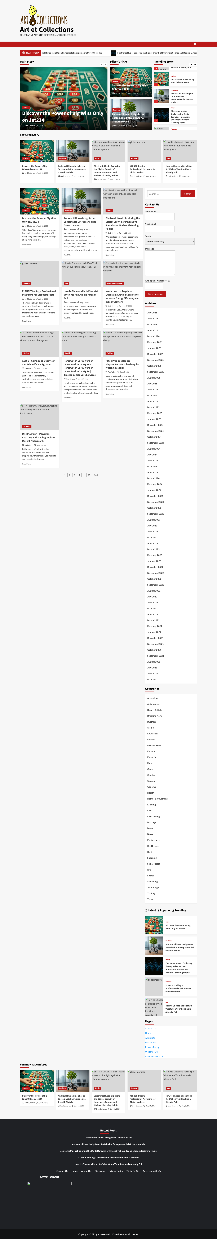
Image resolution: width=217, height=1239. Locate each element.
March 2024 (153, 478)
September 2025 (155, 371)
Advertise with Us (154, 1056)
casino (115, 81)
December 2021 (155, 638)
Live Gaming (153, 816)
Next (96, 475)
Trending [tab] (180, 910)
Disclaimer (150, 1042)
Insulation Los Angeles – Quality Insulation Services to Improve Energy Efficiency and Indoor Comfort (122, 296)
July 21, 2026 (133, 93)
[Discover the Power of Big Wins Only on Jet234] (37, 151)
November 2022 (155, 573)
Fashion (110, 353)
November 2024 (155, 431)
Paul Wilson (29, 368)
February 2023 (154, 555)
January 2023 (154, 561)
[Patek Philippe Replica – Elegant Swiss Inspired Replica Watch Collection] (123, 344)
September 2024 (155, 442)
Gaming (151, 775)
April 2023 (152, 543)
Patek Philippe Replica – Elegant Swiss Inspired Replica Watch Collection (123, 364)
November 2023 (155, 502)
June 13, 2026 (83, 379)
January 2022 (154, 632)
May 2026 (152, 324)
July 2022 (152, 596)
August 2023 (153, 519)
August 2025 (153, 377)
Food (149, 763)
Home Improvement (115, 283)
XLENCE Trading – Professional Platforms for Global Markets (181, 119)
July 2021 (152, 667)
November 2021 (155, 644)
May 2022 (152, 608)
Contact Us (151, 1028)
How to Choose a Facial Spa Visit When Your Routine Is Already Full (179, 169)
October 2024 (154, 436)
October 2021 (154, 649)
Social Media (153, 863)
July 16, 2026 (43, 126)
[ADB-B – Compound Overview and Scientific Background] (39, 344)
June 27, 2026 (127, 306)
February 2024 (154, 484)
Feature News (154, 745)
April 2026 (152, 330)
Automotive (153, 704)
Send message (155, 293)
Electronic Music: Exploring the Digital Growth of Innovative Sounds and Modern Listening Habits (124, 52)
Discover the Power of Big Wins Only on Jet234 (34, 168)
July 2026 (152, 312)
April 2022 (152, 614)
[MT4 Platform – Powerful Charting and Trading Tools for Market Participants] (39, 417)
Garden (151, 781)
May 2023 (152, 537)
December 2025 (155, 354)
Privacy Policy (152, 1047)
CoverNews (118, 1234)
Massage (151, 822)
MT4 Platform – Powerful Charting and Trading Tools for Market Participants (39, 437)
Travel (150, 899)
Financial (151, 757)
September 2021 (155, 655)
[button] (195, 44)
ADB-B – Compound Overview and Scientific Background (38, 362)
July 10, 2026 (150, 176)
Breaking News (154, 715)
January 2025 (154, 419)
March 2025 (153, 407)
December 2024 (155, 425)
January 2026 (154, 348)
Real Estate (153, 846)
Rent (149, 852)
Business (26, 101)
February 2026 (154, 342)
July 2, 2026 (186, 176)
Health (26, 353)
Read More (26, 244)
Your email (150, 223)
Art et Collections (47, 30)
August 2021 (153, 661)
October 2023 (154, 507)
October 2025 (154, 365)
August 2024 (153, 448)
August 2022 (153, 590)
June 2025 (152, 389)
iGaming (151, 804)
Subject (149, 236)
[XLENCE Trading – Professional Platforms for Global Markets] (161, 117)
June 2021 (152, 673)
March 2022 (153, 620)
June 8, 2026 (124, 372)
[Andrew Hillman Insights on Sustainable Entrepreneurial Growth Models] (161, 80)
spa (172, 129)
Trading (151, 893)
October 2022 (154, 578)
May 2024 (152, 466)
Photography (153, 840)
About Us (150, 1037)
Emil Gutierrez (30, 126)
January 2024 (154, 490)
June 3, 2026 (41, 445)
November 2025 (155, 360)
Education (152, 733)
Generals (151, 786)
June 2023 (152, 531)
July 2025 (152, 383)
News (150, 834)
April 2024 (152, 472)
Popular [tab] (164, 910)
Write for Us (151, 1051)
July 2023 (152, 525)
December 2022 (155, 567)
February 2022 (154, 626)
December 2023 (155, 496)
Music (173, 92)
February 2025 (154, 413)
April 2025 (152, 401)
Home (148, 1033)
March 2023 (153, 549)
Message (149, 248)
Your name (150, 211)
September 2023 (155, 513)
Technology (153, 887)
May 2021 (152, 679)
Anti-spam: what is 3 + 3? (157, 280)
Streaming (152, 881)
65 (89, 475)
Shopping (152, 857)
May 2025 (152, 395)
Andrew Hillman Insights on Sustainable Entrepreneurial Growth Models (63, 113)
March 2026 (153, 336)
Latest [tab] (151, 910)
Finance (174, 113)
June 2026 (152, 318)
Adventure (152, 698)
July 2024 (152, 454)
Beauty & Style (154, 710)
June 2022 (152, 602)
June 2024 (152, 460)
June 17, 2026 (41, 368)
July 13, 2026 (115, 179)
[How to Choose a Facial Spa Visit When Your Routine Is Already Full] (180, 151)
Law (149, 810)
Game (150, 769)
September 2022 (155, 584)
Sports (150, 875)
